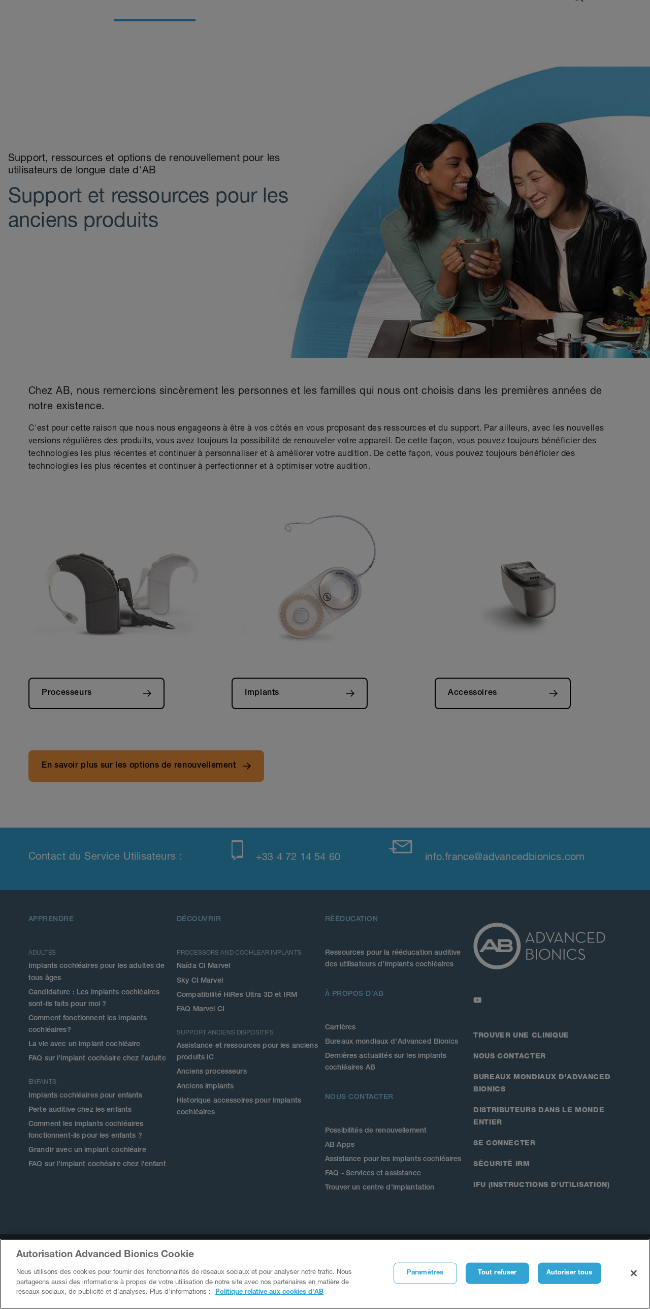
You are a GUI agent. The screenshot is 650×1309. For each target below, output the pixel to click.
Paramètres (425, 1272)
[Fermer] (634, 1273)
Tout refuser (497, 1272)
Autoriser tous (569, 1272)
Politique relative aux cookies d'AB (269, 1292)
